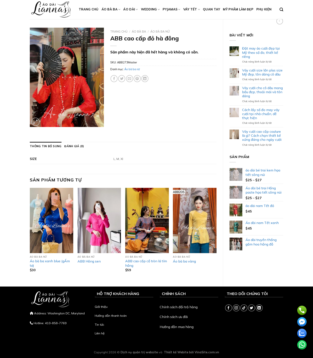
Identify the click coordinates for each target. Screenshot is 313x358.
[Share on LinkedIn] (144, 78)
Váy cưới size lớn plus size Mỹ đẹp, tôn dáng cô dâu (262, 72)
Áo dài (129, 9)
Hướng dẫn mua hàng (177, 327)
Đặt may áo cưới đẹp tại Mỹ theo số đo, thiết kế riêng (261, 52)
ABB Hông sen (89, 261)
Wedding (149, 9)
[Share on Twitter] (121, 78)
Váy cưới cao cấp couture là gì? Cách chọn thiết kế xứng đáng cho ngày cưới (261, 136)
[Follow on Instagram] (236, 307)
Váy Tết (190, 9)
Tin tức (99, 325)
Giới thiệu (101, 307)
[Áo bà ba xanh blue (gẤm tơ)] (51, 220)
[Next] (216, 233)
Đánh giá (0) (74, 146)
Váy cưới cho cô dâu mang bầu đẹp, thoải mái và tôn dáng (262, 92)
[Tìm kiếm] (281, 9)
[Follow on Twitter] (251, 307)
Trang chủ (89, 9)
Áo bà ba (110, 9)
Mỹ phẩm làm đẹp (238, 9)
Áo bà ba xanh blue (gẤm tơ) (50, 263)
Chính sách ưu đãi (174, 317)
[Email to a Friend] (129, 78)
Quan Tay (211, 9)
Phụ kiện (263, 9)
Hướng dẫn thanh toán (111, 316)
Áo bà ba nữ (160, 31)
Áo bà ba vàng (184, 261)
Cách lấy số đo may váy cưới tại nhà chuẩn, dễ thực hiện (261, 114)
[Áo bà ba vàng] (195, 220)
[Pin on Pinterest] (137, 78)
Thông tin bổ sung (45, 146)
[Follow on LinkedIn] (259, 307)
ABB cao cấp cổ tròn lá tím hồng (146, 263)
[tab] (45, 146)
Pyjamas (170, 9)
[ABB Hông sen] (99, 220)
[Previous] (30, 233)
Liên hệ (100, 333)
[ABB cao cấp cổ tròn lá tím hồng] (147, 220)
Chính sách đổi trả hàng (179, 307)
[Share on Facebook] (114, 78)
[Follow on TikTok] (243, 307)
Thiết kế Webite (176, 352)
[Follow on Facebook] (228, 307)
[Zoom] (35, 122)
